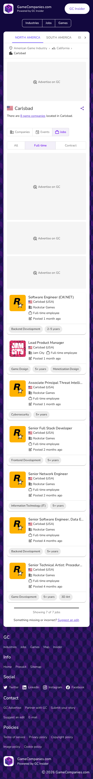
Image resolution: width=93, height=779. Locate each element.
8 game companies (32, 116)
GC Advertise (12, 708)
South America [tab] (58, 37)
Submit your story (63, 708)
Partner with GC (36, 708)
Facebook (78, 687)
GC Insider (77, 9)
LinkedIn (33, 687)
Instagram (55, 687)
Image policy (11, 747)
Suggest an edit (68, 620)
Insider (57, 647)
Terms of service (14, 737)
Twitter (14, 687)
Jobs (49, 23)
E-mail (33, 717)
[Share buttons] (82, 108)
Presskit (21, 667)
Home (7, 667)
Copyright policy (62, 737)
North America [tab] (27, 37)
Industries (32, 23)
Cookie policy (33, 747)
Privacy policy (38, 737)
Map (46, 647)
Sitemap (35, 667)
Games (63, 23)
